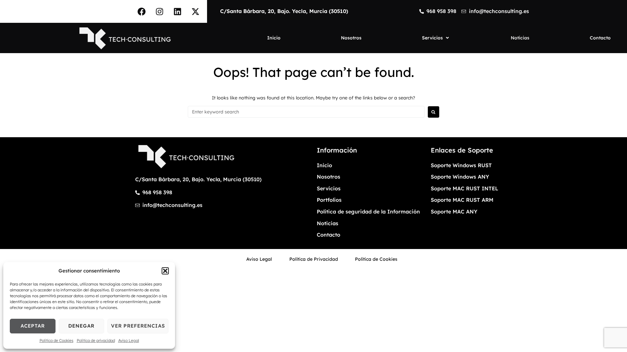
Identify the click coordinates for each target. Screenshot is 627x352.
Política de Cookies (56, 340)
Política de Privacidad (313, 259)
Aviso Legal (128, 340)
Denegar (81, 326)
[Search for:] (306, 112)
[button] (165, 271)
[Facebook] (142, 11)
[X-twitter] (195, 11)
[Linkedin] (177, 11)
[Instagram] (160, 11)
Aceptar (33, 326)
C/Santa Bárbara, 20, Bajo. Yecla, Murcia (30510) (284, 11)
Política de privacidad (96, 340)
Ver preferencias (138, 326)
